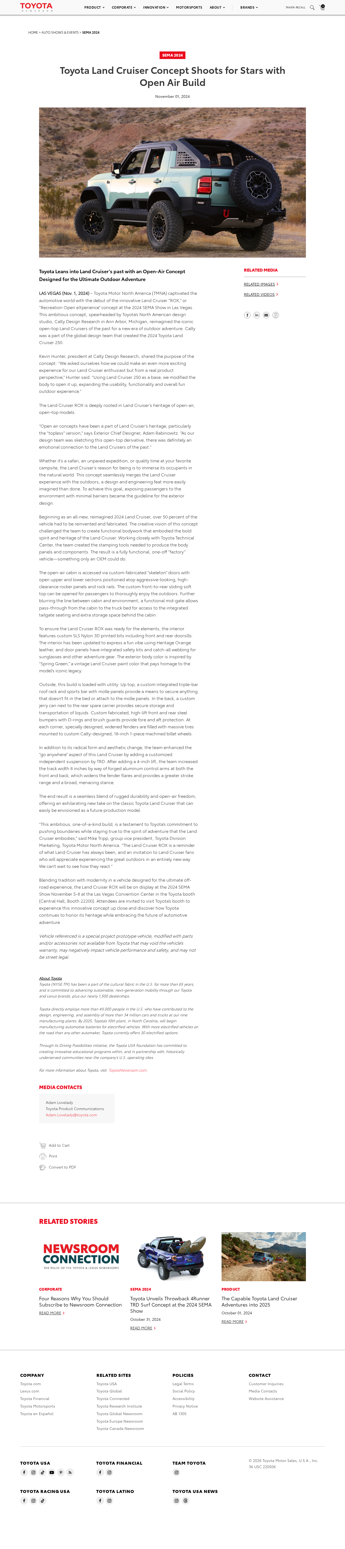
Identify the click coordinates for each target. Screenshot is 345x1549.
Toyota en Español (36, 1413)
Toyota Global (109, 1391)
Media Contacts (263, 1391)
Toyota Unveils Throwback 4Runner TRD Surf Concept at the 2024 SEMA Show (171, 1304)
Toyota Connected (112, 1398)
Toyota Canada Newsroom (120, 1428)
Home (33, 32)
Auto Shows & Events (60, 32)
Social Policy (183, 1391)
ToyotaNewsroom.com (127, 1070)
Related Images (259, 284)
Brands (247, 7)
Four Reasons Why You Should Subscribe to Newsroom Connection (80, 1301)
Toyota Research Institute (119, 1406)
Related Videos (259, 294)
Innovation (154, 7)
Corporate (122, 7)
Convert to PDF (62, 1167)
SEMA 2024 (90, 32)
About (216, 7)
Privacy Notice (185, 1406)
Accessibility (183, 1398)
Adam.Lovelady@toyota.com (71, 1114)
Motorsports (189, 7)
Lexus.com (29, 1391)
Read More (50, 1312)
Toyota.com (30, 1383)
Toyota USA (106, 1383)
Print (53, 1156)
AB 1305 (179, 1413)
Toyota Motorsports (37, 1406)
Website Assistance (266, 1398)
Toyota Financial (34, 1398)
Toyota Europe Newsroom (119, 1421)
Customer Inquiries (266, 1383)
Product (92, 7)
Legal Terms (183, 1383)
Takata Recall (295, 7)
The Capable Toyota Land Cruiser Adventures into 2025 (259, 1301)
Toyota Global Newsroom (119, 1413)
